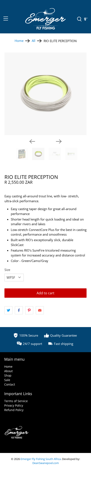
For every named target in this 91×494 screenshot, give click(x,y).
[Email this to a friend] (40, 310)
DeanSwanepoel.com (45, 463)
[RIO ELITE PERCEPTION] (45, 94)
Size (7, 270)
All (33, 40)
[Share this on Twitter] (8, 310)
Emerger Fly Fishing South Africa (41, 459)
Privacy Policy (13, 405)
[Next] (59, 141)
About (8, 371)
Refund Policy (13, 410)
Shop (7, 375)
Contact (9, 384)
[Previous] (32, 141)
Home (19, 40)
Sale (7, 380)
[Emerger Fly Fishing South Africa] (45, 19)
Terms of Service (16, 401)
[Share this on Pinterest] (29, 310)
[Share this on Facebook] (19, 310)
